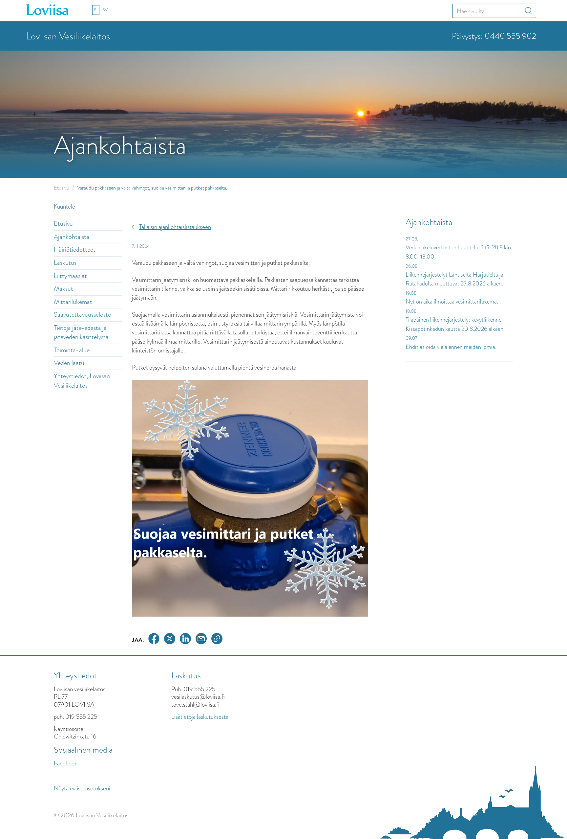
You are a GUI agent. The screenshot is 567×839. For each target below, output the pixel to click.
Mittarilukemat (73, 301)
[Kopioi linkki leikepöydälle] (217, 639)
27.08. (412, 238)
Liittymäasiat (70, 276)
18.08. (411, 311)
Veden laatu (69, 363)
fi (95, 10)
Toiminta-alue (72, 350)
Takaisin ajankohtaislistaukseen (175, 226)
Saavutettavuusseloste (82, 314)
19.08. (411, 293)
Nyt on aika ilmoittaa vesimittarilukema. (452, 301)
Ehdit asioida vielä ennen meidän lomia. (451, 347)
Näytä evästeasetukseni (82, 788)
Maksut (63, 288)
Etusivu (61, 188)
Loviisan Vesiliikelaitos (68, 36)
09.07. (412, 338)
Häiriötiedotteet (74, 249)
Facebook (65, 763)
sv (105, 10)
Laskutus (65, 262)
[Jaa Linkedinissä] (185, 639)
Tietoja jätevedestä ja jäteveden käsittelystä (81, 332)
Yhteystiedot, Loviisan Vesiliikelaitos (82, 380)
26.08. (412, 266)
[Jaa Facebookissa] (154, 639)
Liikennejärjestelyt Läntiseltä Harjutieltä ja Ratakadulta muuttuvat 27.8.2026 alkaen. (454, 279)
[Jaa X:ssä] (170, 639)
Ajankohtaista (71, 236)
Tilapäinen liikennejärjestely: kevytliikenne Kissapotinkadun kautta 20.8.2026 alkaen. (455, 324)
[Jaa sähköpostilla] (201, 639)
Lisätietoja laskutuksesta (199, 716)
